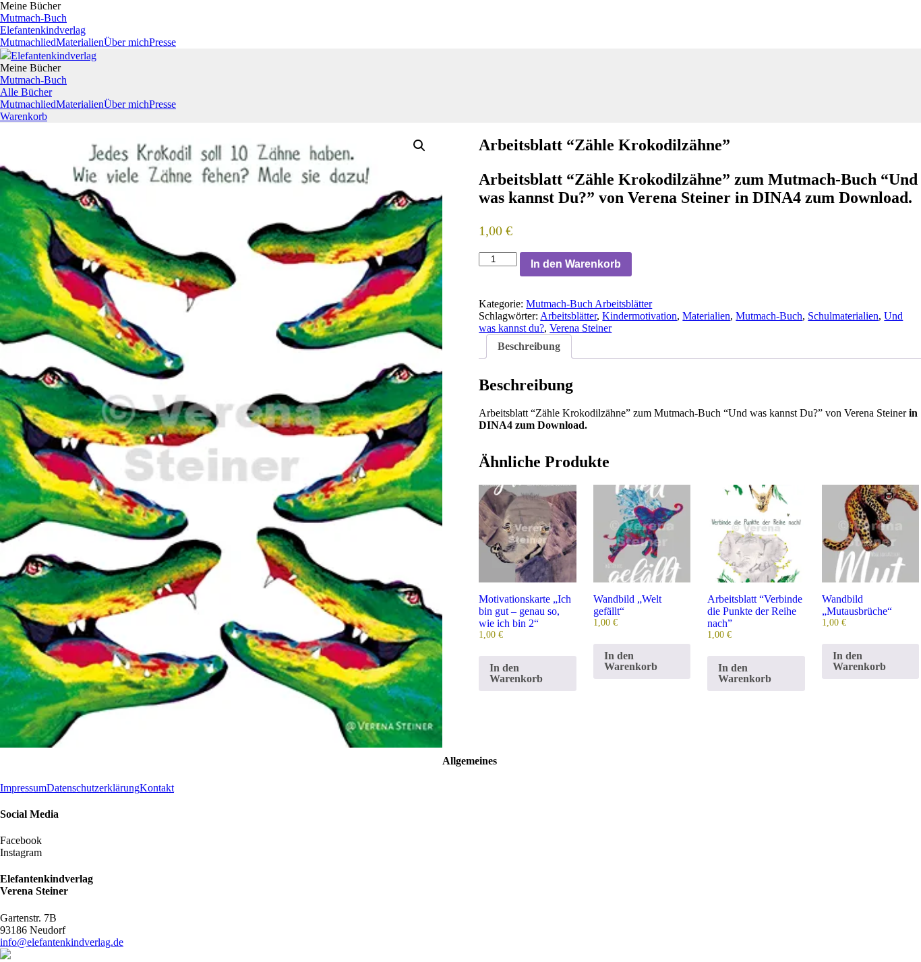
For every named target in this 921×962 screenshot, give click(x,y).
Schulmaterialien (843, 316)
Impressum (23, 787)
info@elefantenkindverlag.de (61, 942)
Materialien (80, 42)
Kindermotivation (639, 316)
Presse (162, 42)
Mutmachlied (28, 42)
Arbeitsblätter (568, 316)
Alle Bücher (26, 92)
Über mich (126, 42)
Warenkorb (23, 116)
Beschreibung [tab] (529, 346)
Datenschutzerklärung (93, 787)
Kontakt (157, 787)
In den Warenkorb (576, 264)
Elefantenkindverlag (43, 30)
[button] (419, 145)
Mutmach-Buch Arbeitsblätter (589, 303)
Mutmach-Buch (33, 18)
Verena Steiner (580, 328)
